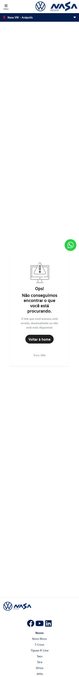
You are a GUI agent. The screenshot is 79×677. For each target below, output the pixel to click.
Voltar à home (39, 339)
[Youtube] (39, 622)
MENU (6, 9)
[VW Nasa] (56, 6)
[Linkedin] (48, 622)
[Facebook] (30, 622)
